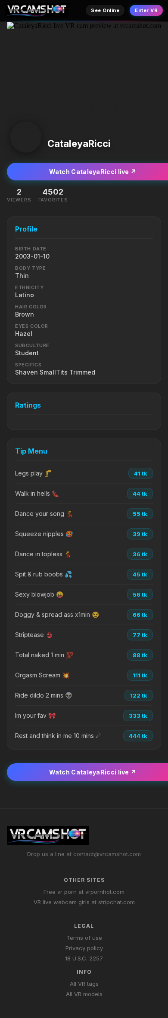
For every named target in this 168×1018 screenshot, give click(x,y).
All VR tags (84, 983)
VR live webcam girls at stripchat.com (84, 902)
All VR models (84, 994)
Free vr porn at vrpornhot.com (84, 891)
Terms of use (84, 937)
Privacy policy (84, 948)
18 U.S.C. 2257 (84, 958)
